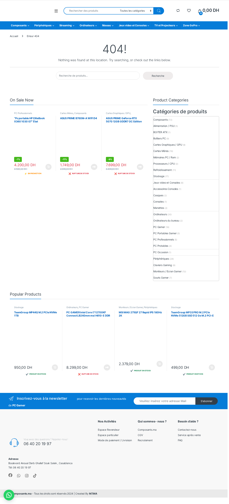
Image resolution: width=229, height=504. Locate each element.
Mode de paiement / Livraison (115, 440)
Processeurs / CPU (164, 163)
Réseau (106, 25)
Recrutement (145, 440)
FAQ (180, 440)
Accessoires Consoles (165, 188)
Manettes (158, 207)
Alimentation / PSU (163, 125)
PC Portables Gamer (164, 233)
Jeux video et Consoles (133, 25)
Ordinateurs (87, 25)
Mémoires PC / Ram (164, 157)
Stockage (158, 176)
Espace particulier (108, 435)
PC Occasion (160, 252)
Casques (158, 195)
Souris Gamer (161, 277)
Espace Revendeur (109, 429)
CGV (140, 435)
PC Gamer (159, 226)
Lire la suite (94, 167)
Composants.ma (147, 429)
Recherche (158, 75)
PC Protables (160, 245)
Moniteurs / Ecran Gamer (167, 271)
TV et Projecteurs (164, 25)
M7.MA (93, 493)
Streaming (65, 25)
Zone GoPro (190, 25)
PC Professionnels (23, 113)
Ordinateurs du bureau (166, 220)
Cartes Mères (66, 113)
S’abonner (206, 401)
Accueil (14, 36)
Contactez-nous (187, 429)
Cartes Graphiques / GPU (118, 113)
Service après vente (189, 435)
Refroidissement (162, 169)
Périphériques (42, 25)
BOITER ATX (160, 132)
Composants (19, 25)
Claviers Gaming (162, 265)
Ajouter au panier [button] (47, 167)
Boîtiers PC (159, 138)
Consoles (158, 201)
